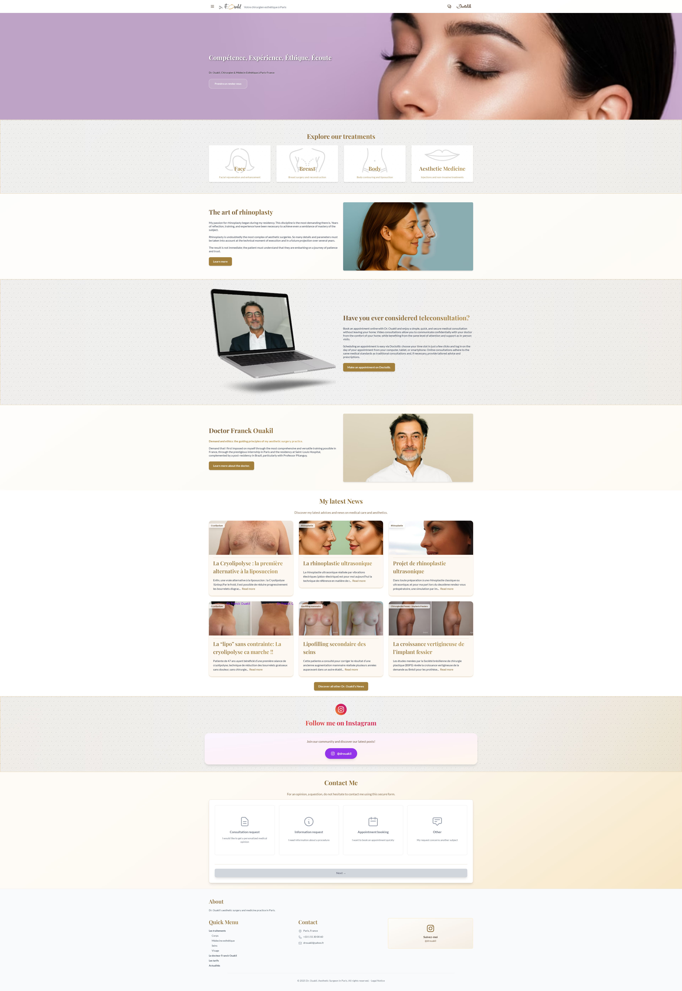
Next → (341, 873)
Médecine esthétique (223, 940)
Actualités (214, 965)
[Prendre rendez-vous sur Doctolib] (463, 6)
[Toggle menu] (212, 6)
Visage (215, 950)
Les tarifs (214, 960)
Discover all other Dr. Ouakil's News (341, 686)
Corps (215, 935)
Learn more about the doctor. (231, 465)
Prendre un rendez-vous (228, 83)
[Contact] (449, 6)
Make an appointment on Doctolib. (369, 367)
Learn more (220, 261)
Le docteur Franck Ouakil (223, 955)
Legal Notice (378, 980)
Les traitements (217, 930)
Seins (214, 945)
